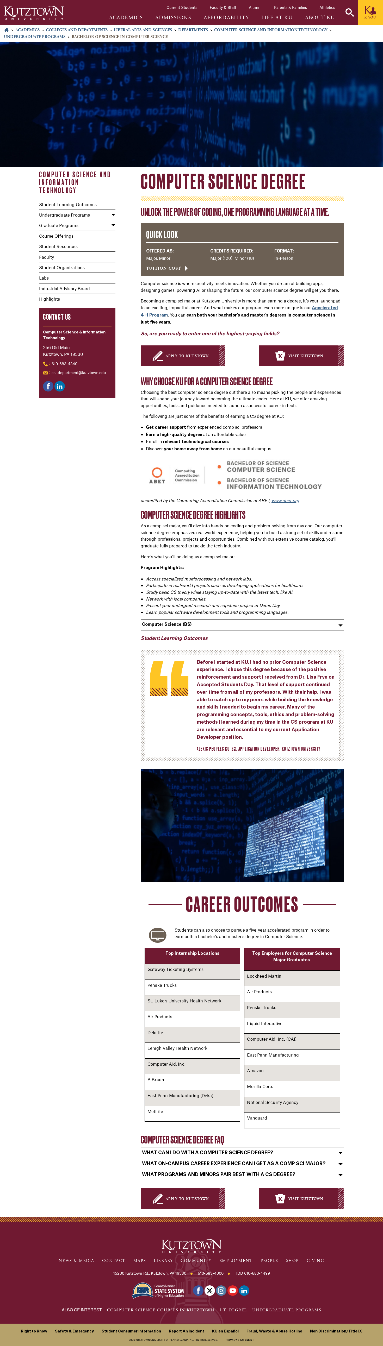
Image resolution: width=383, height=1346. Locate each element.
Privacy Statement (240, 1340)
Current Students (181, 7)
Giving (315, 1260)
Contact (114, 1260)
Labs (44, 277)
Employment (236, 1260)
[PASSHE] (158, 1290)
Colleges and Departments (77, 30)
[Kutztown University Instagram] (221, 1290)
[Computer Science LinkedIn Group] (59, 386)
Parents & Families (290, 7)
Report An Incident (186, 1331)
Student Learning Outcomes (68, 204)
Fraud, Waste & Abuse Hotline (274, 1331)
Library (163, 1260)
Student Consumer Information (131, 1331)
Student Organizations (62, 267)
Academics (27, 30)
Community (196, 1260)
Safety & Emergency (74, 1331)
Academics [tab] (126, 18)
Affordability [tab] (226, 18)
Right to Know (34, 1331)
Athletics (327, 7)
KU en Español (225, 1331)
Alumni (255, 7)
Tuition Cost (163, 268)
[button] (349, 12)
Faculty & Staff (223, 7)
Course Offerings (56, 235)
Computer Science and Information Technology (270, 30)
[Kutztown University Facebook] (198, 1290)
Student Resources (58, 246)
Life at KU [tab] (277, 18)
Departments (193, 30)
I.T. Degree (233, 1310)
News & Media (76, 1260)
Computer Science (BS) (167, 624)
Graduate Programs (58, 225)
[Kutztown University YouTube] (232, 1290)
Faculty (46, 257)
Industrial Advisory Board (64, 288)
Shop (292, 1260)
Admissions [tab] (173, 18)
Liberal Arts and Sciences (143, 30)
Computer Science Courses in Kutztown (161, 1310)
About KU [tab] (320, 18)
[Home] (34, 13)
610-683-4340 (64, 363)
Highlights (49, 298)
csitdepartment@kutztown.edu (79, 372)
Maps (139, 1260)
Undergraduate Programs (34, 37)
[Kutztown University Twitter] (210, 1290)
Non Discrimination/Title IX (336, 1331)
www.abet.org (285, 500)
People (269, 1260)
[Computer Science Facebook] (48, 386)
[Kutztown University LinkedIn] (244, 1290)
